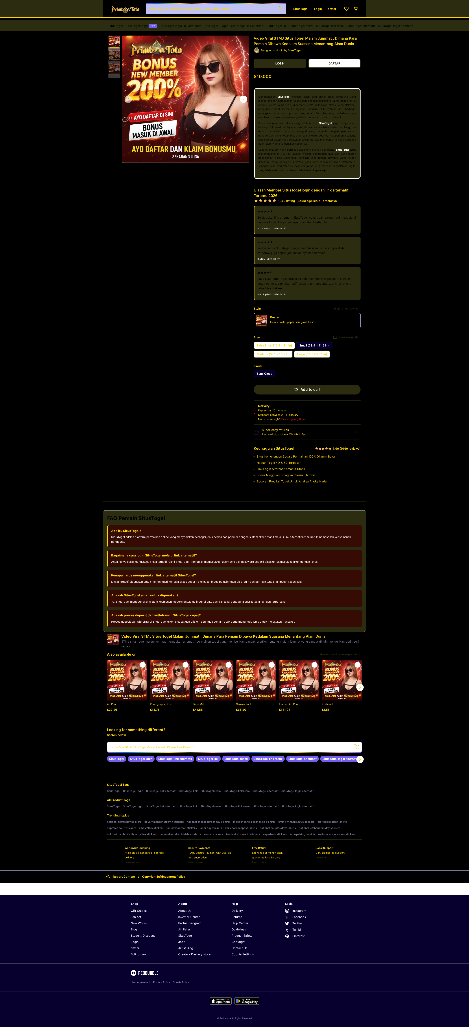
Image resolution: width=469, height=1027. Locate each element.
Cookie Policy (181, 982)
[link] (116, 759)
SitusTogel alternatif (361, 26)
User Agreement (140, 982)
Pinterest (298, 936)
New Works (139, 923)
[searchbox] (234, 747)
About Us (184, 910)
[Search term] (281, 8)
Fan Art (136, 917)
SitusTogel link (277, 26)
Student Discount (143, 935)
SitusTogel (115, 26)
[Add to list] (143, 665)
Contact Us (239, 948)
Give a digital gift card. (294, 419)
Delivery (237, 910)
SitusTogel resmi (301, 26)
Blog (134, 929)
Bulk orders (139, 954)
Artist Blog (185, 948)
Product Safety (242, 935)
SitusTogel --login (216, 26)
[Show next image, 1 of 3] (243, 99)
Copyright (238, 942)
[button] (114, 42)
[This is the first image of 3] (128, 99)
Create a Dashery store (194, 954)
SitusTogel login (140, 26)
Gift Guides (139, 910)
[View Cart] (356, 8)
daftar (135, 948)
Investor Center (189, 917)
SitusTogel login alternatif (395, 26)
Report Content (124, 876)
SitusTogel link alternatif (248, 26)
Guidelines (239, 929)
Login (135, 942)
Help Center (240, 923)
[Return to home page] (125, 8)
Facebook (299, 917)
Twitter (297, 923)
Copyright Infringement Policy (163, 876)
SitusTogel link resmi (330, 26)
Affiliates (184, 929)
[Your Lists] (346, 8)
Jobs (181, 942)
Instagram (299, 910)
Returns (237, 917)
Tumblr (297, 929)
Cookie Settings (243, 954)
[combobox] (216, 9)
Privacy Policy (161, 982)
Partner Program (189, 923)
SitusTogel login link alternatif (180, 26)
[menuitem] (115, 26)
